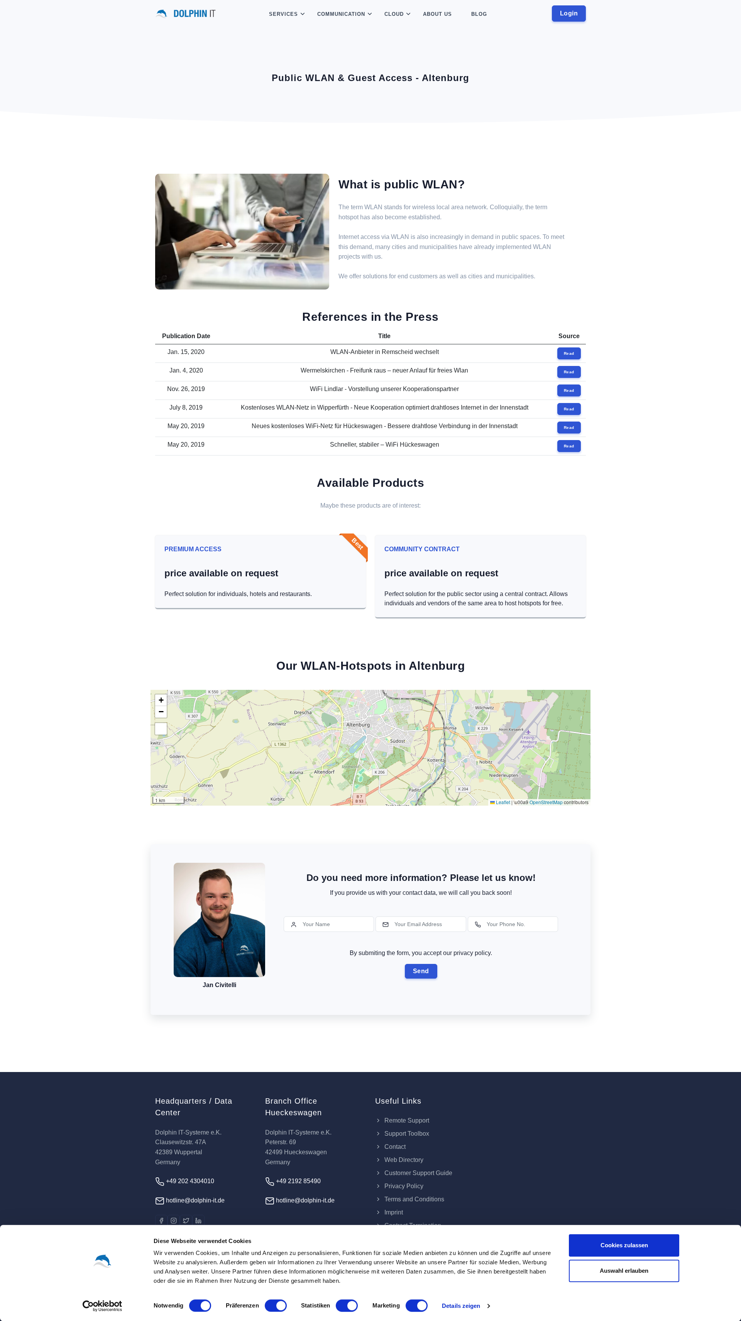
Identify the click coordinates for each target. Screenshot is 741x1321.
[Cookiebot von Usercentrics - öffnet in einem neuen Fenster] (102, 1306)
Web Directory (403, 1160)
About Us (437, 14)
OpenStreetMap (546, 802)
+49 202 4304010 (189, 1181)
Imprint (393, 1212)
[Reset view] (161, 729)
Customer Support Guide (417, 1173)
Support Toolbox (406, 1133)
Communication (341, 14)
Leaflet (502, 802)
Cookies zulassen (624, 1245)
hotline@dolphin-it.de (194, 1200)
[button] (161, 700)
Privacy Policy (403, 1186)
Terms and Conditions (413, 1199)
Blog (479, 14)
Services (283, 14)
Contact (394, 1146)
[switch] (276, 1305)
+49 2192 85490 (297, 1181)
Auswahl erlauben (624, 1270)
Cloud (394, 14)
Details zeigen (461, 1305)
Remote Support (406, 1120)
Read (569, 353)
